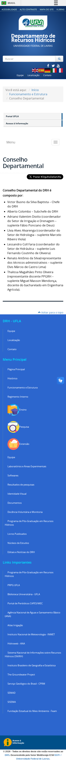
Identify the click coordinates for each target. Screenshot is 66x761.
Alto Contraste (28, 9)
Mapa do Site (47, 9)
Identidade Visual (17, 493)
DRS (7, 755)
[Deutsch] (48, 70)
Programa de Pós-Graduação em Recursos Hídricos (29, 523)
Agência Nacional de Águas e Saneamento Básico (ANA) (32, 614)
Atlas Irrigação (15, 625)
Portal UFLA (12, 116)
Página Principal (16, 369)
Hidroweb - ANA (16, 643)
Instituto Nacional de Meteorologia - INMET (31, 634)
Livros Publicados (17, 533)
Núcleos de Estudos (18, 543)
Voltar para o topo (52, 312)
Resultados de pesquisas (21, 484)
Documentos (15, 502)
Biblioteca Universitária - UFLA (24, 594)
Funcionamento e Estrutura (28, 94)
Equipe (20, 75)
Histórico (12, 378)
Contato (47, 75)
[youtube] (58, 65)
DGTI (57, 755)
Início (35, 90)
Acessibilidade (9, 9)
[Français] (60, 70)
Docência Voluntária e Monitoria (25, 512)
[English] (35, 70)
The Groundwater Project (21, 674)
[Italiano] (54, 70)
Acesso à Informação (17, 123)
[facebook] (48, 65)
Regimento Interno (18, 396)
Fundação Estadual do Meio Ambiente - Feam (32, 711)
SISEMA (12, 702)
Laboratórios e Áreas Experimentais (27, 466)
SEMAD (11, 692)
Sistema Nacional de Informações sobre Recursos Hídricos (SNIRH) (33, 654)
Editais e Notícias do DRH (21, 552)
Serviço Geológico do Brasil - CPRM (26, 683)
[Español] (41, 70)
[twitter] (53, 65)
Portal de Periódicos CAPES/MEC (25, 603)
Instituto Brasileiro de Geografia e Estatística (32, 665)
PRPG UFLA (14, 585)
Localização (33, 75)
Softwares (13, 475)
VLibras (60, 9)
